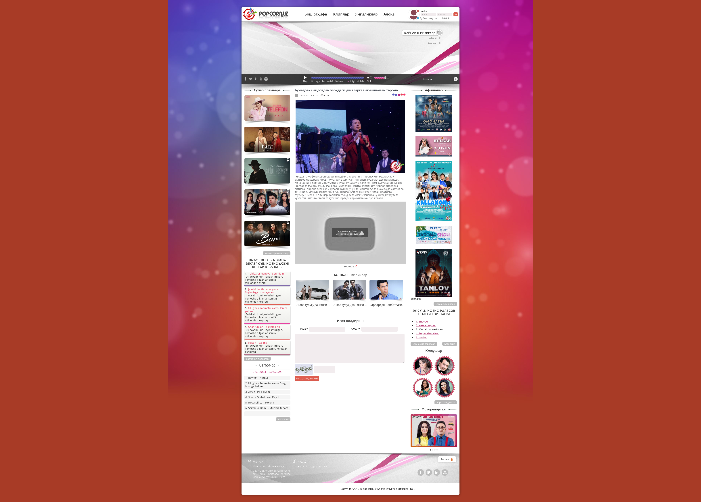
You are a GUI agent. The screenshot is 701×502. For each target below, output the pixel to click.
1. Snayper (422, 321)
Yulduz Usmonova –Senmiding (266, 273)
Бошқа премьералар (276, 253)
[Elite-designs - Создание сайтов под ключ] (259, 486)
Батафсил (449, 343)
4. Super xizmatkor (427, 333)
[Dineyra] (423, 387)
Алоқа (389, 14)
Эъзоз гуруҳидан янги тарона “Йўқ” (358, 305)
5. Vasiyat (421, 337)
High (352, 81)
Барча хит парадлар (424, 343)
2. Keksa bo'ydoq (426, 325)
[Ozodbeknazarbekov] (444, 366)
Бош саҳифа (315, 14)
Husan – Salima (257, 342)
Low (347, 81)
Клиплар (341, 14)
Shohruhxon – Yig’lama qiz (264, 327)
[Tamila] (444, 387)
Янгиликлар (366, 14)
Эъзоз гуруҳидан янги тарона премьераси (326, 305)
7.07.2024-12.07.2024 (267, 372)
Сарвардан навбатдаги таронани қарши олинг (402, 305)
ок (455, 14)
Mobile (360, 81)
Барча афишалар (445, 304)
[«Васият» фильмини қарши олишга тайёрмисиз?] (434, 430)
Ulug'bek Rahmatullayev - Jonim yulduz (266, 310)
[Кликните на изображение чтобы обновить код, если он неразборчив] (304, 365)
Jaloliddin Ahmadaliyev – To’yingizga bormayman (261, 291)
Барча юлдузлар (445, 402)
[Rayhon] (423, 366)
